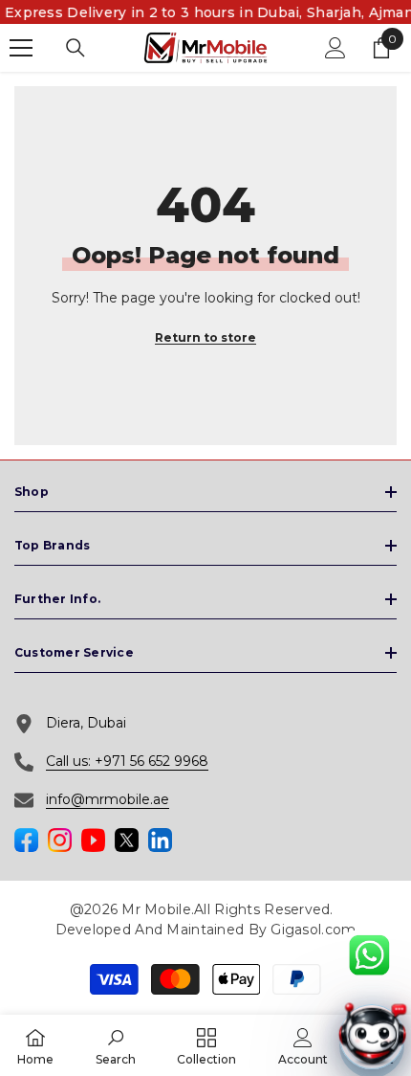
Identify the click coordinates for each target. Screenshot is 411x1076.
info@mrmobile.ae (107, 799)
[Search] (75, 47)
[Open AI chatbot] (371, 1036)
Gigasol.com (313, 929)
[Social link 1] (26, 840)
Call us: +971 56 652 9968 (127, 761)
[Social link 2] (60, 840)
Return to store (205, 337)
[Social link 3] (93, 840)
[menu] (21, 47)
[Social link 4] (127, 840)
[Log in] (335, 47)
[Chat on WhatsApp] (369, 955)
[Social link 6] (160, 840)
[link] (116, 1045)
